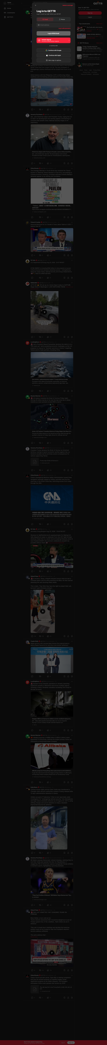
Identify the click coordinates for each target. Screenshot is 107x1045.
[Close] (35, 5)
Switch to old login (68, 5)
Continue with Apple (55, 55)
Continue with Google (54, 50)
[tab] (45, 19)
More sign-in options (54, 60)
